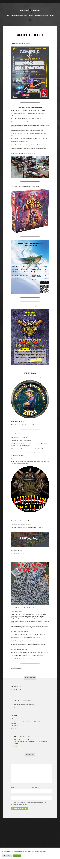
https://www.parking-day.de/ (17, 553)
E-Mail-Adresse (36, 787)
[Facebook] (30, 20)
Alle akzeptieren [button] (17, 855)
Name (13, 787)
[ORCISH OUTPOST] (30, 10)
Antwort (13, 693)
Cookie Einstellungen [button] (7, 855)
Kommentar (14, 763)
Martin (16, 701)
